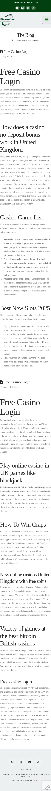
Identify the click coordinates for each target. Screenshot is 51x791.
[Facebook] (17, 8)
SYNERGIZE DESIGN (31, 780)
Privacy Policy (25, 769)
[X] (23, 8)
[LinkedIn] (28, 8)
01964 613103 (31, 3)
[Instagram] (33, 8)
